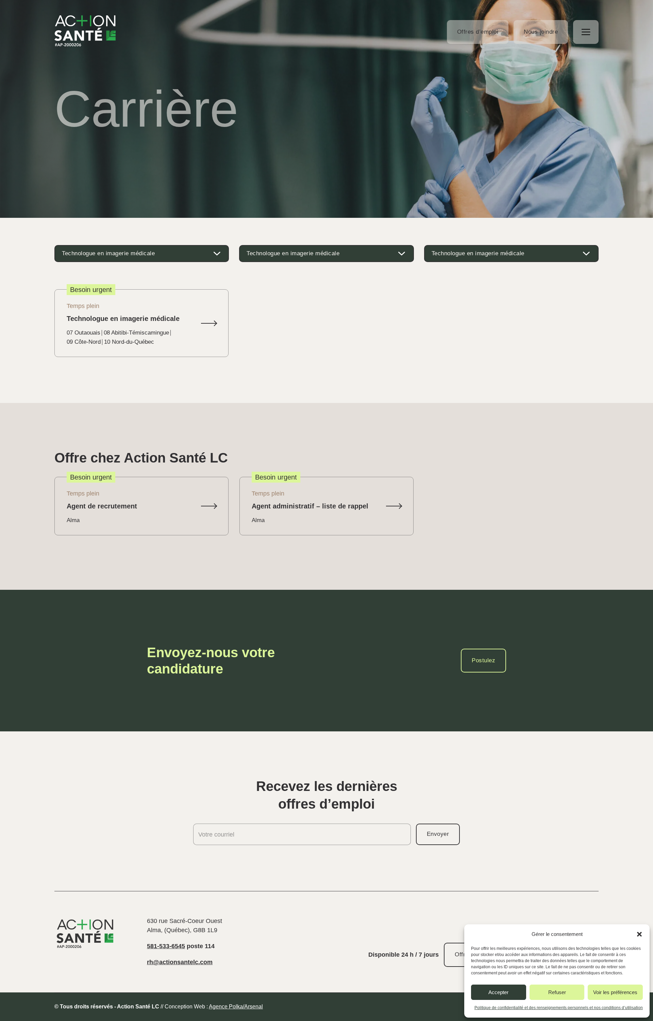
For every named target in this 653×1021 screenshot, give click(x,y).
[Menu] (586, 32)
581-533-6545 (166, 946)
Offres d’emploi (478, 32)
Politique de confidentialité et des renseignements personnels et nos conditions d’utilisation (558, 1007)
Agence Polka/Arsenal (236, 1006)
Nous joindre (541, 32)
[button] (639, 934)
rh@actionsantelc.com (180, 962)
